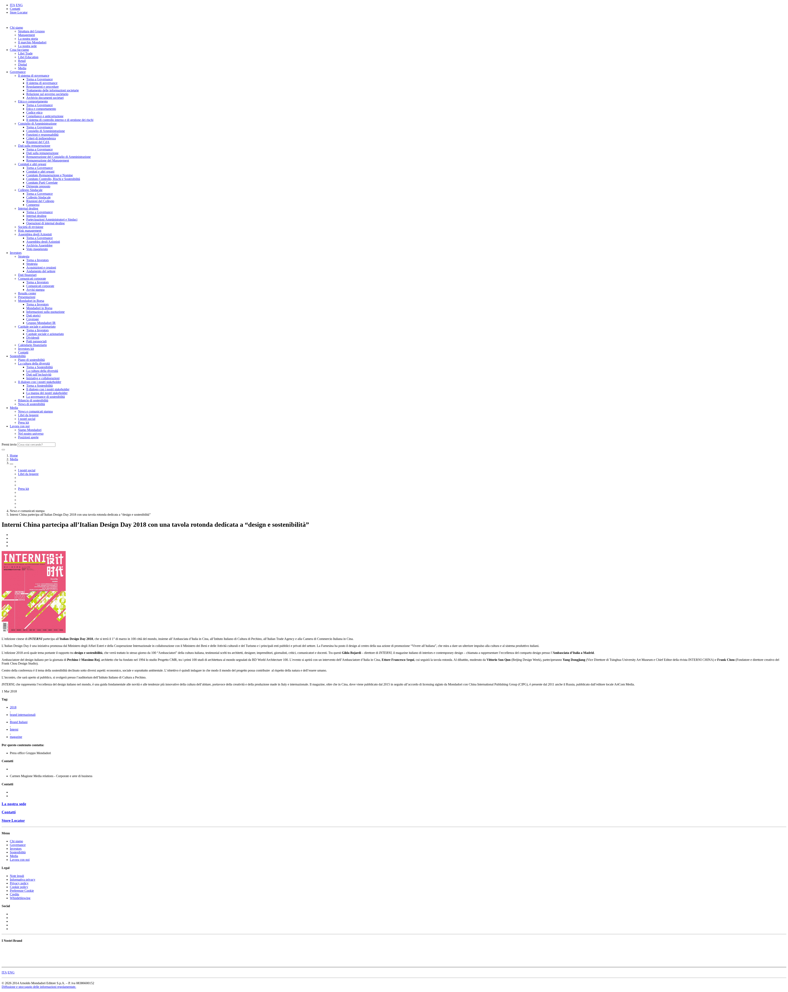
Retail (22, 61)
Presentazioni (26, 297)
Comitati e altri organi (32, 164)
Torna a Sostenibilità (39, 367)
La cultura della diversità (34, 363)
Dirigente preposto (38, 186)
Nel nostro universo (31, 433)
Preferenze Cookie (22, 890)
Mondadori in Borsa (31, 300)
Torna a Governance (39, 79)
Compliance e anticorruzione (44, 116)
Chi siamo (16, 27)
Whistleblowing (20, 898)
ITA (12, 5)
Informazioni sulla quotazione (45, 312)
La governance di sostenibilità (45, 396)
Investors (16, 252)
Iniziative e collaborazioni (43, 378)
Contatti (15, 8)
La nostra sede (27, 46)
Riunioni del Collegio (40, 201)
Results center (27, 293)
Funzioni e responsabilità (42, 134)
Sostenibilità (18, 356)
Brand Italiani (18, 722)
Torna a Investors (37, 260)
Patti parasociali (36, 341)
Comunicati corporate (32, 278)
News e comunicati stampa (35, 411)
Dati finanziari (27, 275)
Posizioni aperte (28, 437)
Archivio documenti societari (45, 97)
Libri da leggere (28, 415)
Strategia (23, 256)
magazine (16, 737)
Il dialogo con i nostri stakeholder (39, 382)
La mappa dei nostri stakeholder (47, 393)
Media (22, 68)
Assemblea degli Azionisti (35, 234)
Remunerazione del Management (47, 160)
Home (14, 455)
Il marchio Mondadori (32, 42)
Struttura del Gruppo (31, 31)
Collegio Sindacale (30, 190)
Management (26, 35)
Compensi (32, 204)
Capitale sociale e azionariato (37, 326)
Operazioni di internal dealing (45, 223)
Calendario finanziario (32, 345)
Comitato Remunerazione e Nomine (49, 175)
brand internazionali (23, 714)
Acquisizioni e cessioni (41, 267)
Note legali (17, 876)
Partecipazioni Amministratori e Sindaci (51, 219)
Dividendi (32, 337)
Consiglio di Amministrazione (37, 123)
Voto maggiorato (37, 249)
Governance (18, 72)
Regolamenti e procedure (42, 86)
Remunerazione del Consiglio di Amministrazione (58, 156)
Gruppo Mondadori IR (41, 323)
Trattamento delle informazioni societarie (52, 90)
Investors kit (26, 348)
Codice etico (34, 112)
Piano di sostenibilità (31, 359)
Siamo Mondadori (29, 430)
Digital (22, 64)
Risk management (29, 230)
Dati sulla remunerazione (34, 145)
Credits (14, 894)
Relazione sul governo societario (47, 94)
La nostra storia (28, 38)
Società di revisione (30, 227)
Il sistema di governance (33, 75)
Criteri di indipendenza (41, 138)
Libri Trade (25, 53)
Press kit (23, 422)
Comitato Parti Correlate (42, 182)
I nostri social (26, 419)
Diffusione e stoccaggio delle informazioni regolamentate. (39, 987)
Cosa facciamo (19, 49)
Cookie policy (19, 887)
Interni (14, 729)
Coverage (32, 319)
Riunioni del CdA (37, 142)
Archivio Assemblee (39, 245)
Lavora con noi (20, 426)
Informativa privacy (22, 879)
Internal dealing (28, 208)
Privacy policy (19, 883)
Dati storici (33, 315)
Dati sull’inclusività (38, 374)
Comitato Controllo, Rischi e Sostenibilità (53, 179)
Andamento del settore (40, 271)
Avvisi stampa (35, 289)
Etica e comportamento (33, 101)
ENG (19, 5)
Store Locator (18, 12)
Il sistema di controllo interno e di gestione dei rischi (59, 120)
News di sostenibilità (31, 404)
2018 (13, 707)
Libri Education (28, 57)
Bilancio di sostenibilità (33, 400)
